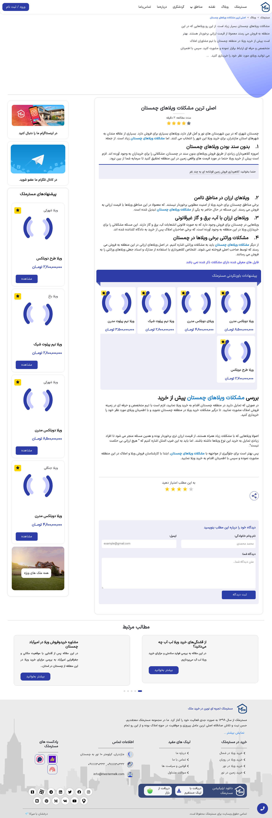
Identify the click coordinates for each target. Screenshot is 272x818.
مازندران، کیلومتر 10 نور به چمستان (102, 754)
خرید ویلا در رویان (231, 760)
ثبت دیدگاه (239, 594)
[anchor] (52, 759)
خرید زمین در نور (232, 773)
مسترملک (240, 7)
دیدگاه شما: (249, 554)
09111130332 (116, 764)
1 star (167, 489)
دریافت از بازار (164, 790)
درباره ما (181, 753)
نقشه (211, 7)
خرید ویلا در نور (233, 766)
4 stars (185, 489)
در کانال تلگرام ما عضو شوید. (38, 179)
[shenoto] (52, 769)
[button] (140, 691)
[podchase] (40, 759)
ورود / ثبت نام (15, 7)
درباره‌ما (162, 7)
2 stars (173, 489)
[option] (200, 659)
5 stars (191, 489)
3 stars (179, 489)
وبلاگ (224, 7)
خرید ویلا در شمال (231, 753)
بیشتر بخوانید (164, 670)
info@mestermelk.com (109, 774)
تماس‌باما (144, 7)
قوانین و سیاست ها (174, 766)
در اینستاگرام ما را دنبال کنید (38, 133)
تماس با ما (179, 760)
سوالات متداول (177, 773)
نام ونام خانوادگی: (245, 536)
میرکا (32, 814)
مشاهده (26, 279)
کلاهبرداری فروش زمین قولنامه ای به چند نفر (215, 172)
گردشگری (178, 7)
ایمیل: (172, 536)
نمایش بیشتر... (234, 732)
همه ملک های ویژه (36, 573)
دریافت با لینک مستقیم (193, 790)
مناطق (198, 7)
